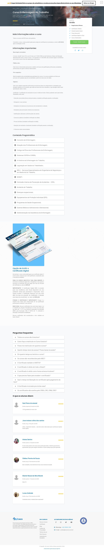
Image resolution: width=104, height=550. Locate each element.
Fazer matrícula (79, 42)
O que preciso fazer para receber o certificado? (33, 375)
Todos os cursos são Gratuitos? (28, 337)
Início (14, 8)
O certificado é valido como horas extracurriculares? (35, 371)
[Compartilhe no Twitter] (78, 50)
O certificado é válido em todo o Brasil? (31, 367)
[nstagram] (61, 522)
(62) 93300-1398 (66, 527)
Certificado (42, 524)
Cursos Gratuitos (24, 8)
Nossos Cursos (43, 522)
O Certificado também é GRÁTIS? (29, 363)
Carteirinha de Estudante (43, 537)
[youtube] (71, 522)
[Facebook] (56, 522)
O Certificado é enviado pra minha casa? (31, 386)
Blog (41, 526)
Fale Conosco (43, 534)
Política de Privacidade (42, 529)
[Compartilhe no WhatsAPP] (82, 50)
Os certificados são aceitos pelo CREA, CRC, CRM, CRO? (36, 390)
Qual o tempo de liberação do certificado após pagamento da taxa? (36, 381)
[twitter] (66, 522)
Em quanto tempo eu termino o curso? (30, 354)
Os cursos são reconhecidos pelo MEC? (31, 358)
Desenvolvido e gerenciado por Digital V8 (52, 548)
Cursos (18, 8)
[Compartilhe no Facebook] (75, 50)
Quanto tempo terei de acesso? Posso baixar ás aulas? (36, 350)
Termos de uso (43, 532)
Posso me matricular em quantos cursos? (32, 346)
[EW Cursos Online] (18, 520)
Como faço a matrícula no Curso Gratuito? (32, 341)
